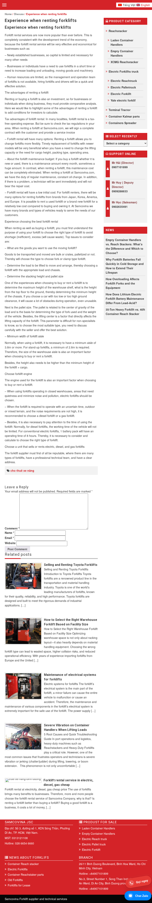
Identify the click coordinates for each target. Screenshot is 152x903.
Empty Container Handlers (122, 53)
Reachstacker (118, 31)
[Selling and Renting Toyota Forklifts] (23, 576)
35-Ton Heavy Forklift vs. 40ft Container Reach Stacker (125, 311)
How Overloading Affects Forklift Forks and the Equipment (122, 283)
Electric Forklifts (18, 869)
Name (9, 533)
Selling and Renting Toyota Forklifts (70, 565)
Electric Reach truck (94, 839)
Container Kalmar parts (124, 116)
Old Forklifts (15, 880)
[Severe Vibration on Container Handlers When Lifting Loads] (23, 736)
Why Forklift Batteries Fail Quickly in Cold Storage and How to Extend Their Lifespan (125, 265)
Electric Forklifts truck (124, 71)
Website (10, 543)
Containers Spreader (122, 123)
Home (8, 14)
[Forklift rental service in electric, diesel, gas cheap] (23, 780)
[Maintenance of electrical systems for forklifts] (23, 686)
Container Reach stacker (23, 864)
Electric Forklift (121, 94)
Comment (12, 528)
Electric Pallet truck (94, 844)
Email (9, 538)
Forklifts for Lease (19, 885)
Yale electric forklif (123, 100)
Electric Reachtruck (124, 81)
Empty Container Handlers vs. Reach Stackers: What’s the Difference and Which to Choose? (124, 246)
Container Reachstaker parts (26, 874)
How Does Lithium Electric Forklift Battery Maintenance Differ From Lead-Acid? (125, 298)
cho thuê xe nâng (22, 470)
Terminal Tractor (119, 110)
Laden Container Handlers (122, 42)
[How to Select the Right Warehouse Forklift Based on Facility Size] (23, 631)
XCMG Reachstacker (124, 62)
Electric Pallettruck (123, 87)
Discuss (19, 14)
